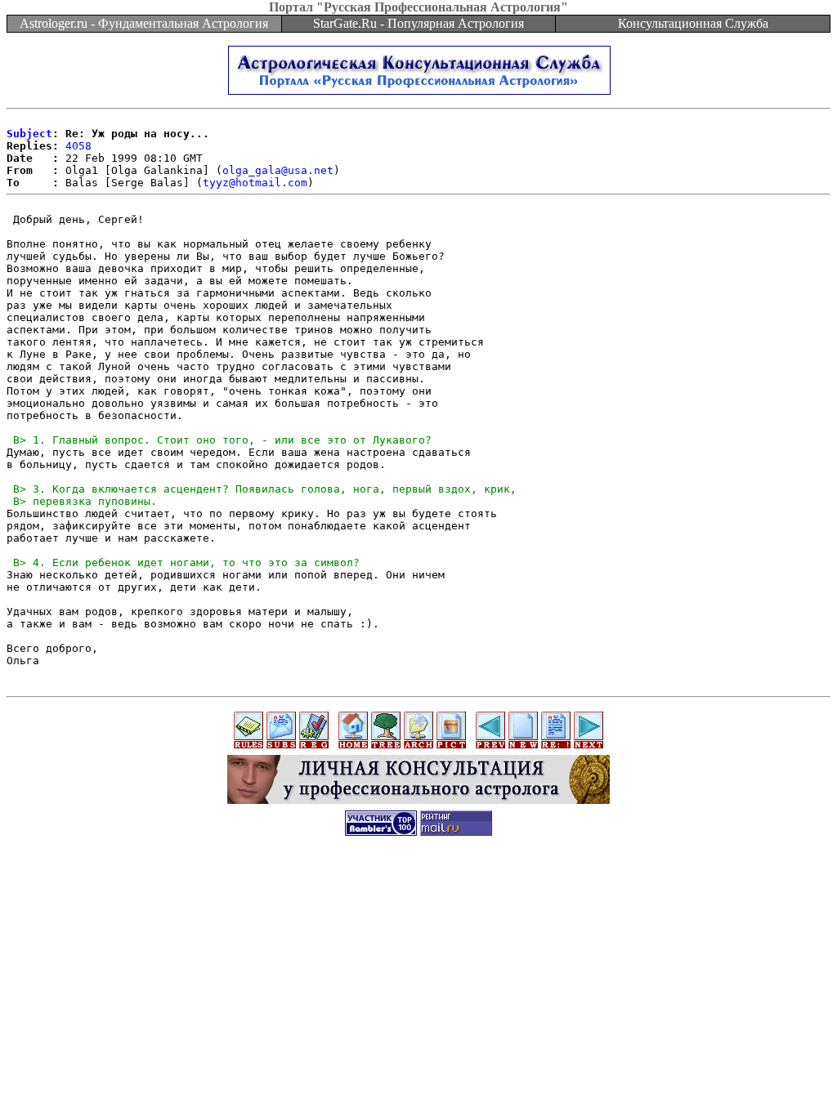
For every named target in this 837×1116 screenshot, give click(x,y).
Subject (29, 133)
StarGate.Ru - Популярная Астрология (418, 23)
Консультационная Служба (693, 23)
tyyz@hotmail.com (255, 182)
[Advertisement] (418, 884)
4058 (78, 146)
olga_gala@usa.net (277, 170)
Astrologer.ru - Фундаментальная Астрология (144, 23)
